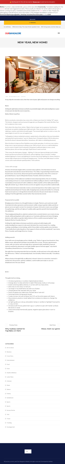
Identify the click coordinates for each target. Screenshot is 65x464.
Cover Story (10, 356)
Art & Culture (10, 347)
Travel (8, 418)
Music (8, 385)
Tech (8, 414)
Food (8, 364)
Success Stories (11, 410)
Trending (9, 422)
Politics (9, 393)
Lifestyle (9, 59)
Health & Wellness (11, 372)
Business (9, 352)
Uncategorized (11, 427)
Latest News (10, 377)
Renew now (36, 2)
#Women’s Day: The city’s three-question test (22, 27)
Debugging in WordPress (8, 12)
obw (7, 96)
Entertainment (10, 360)
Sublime (51, 461)
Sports (8, 402)
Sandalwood (10, 397)
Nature (9, 389)
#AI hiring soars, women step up (47, 27)
